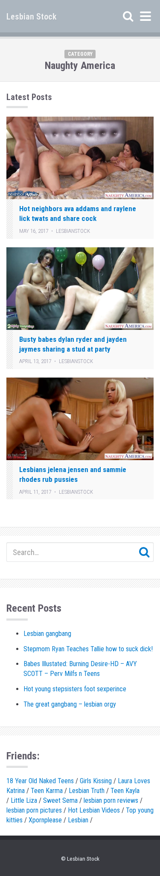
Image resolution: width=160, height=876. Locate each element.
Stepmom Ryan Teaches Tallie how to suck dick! (88, 649)
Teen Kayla (125, 791)
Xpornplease (45, 820)
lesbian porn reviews (111, 800)
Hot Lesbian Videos (94, 810)
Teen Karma (47, 791)
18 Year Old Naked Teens (40, 781)
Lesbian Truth (87, 791)
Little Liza (24, 800)
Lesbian (78, 820)
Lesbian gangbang (47, 634)
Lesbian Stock (31, 16)
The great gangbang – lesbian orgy (69, 704)
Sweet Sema (60, 800)
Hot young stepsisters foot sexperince (74, 689)
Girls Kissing (96, 781)
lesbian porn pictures (34, 810)
